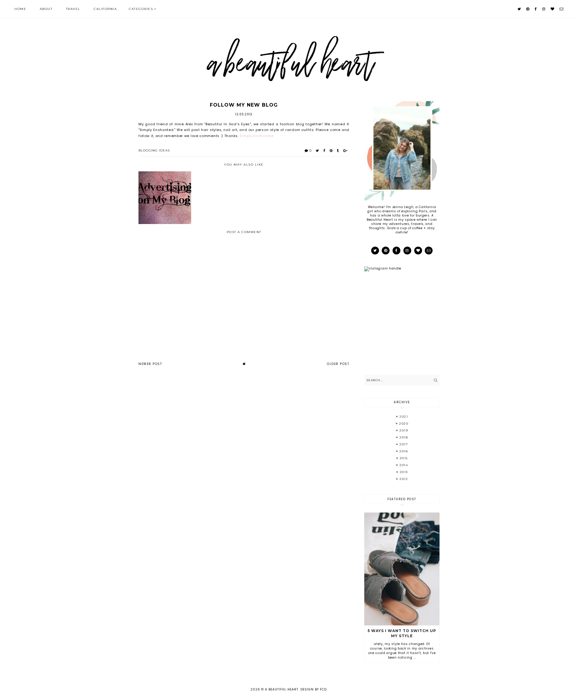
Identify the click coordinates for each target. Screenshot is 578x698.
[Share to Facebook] (324, 150)
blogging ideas (154, 150)
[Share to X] (317, 150)
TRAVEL (73, 9)
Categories (141, 9)
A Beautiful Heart (281, 689)
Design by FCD (313, 689)
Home (20, 9)
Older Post (338, 364)
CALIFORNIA (105, 9)
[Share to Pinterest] (331, 150)
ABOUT (46, 9)
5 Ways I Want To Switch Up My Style (402, 633)
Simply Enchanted (256, 135)
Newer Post (150, 364)
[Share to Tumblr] (338, 150)
